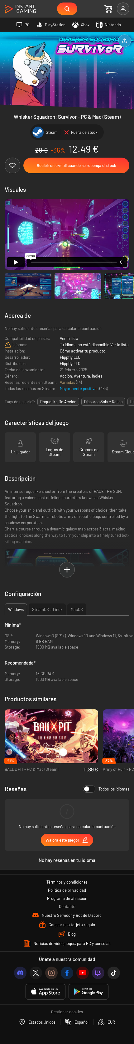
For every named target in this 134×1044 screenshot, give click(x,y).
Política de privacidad (67, 890)
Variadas (68, 382)
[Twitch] (98, 973)
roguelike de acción (58, 401)
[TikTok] (114, 973)
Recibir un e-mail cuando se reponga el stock (76, 165)
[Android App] (88, 992)
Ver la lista (69, 338)
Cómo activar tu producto (82, 350)
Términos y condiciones (67, 882)
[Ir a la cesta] (108, 9)
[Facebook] (67, 973)
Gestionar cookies (67, 1011)
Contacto (67, 906)
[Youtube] (82, 973)
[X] (36, 973)
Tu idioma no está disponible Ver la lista (94, 344)
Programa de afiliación (67, 898)
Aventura (82, 375)
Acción (66, 375)
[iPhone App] (45, 992)
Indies (97, 375)
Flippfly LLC (70, 357)
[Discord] (20, 973)
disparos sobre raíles (103, 401)
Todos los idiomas (113, 788)
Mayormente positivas (79, 388)
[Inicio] (20, 9)
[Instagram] (51, 973)
